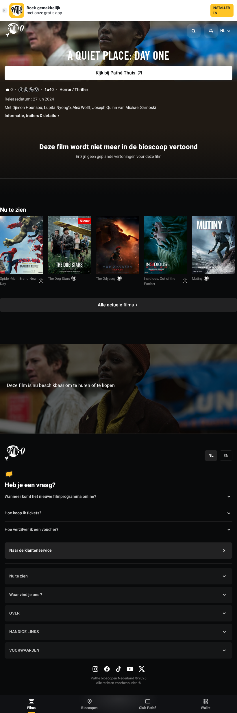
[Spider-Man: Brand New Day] (21, 245)
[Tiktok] (118, 669)
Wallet (205, 707)
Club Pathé (147, 707)
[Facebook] (106, 669)
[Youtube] (130, 669)
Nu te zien (18, 576)
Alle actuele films (116, 304)
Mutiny (197, 278)
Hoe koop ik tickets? (23, 513)
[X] (141, 669)
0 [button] (11, 90)
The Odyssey (106, 278)
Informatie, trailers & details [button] (30, 116)
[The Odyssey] (117, 245)
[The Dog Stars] (69, 245)
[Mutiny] (213, 245)
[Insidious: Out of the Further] (165, 245)
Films (31, 707)
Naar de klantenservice (30, 550)
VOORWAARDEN (24, 650)
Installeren (221, 10)
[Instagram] (95, 669)
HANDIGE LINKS (24, 632)
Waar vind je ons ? (25, 595)
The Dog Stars (59, 278)
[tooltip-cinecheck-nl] (20, 89)
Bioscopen (89, 707)
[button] (194, 31)
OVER (14, 613)
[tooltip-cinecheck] (26, 89)
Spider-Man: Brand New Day (18, 281)
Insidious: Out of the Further (159, 281)
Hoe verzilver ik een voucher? (31, 529)
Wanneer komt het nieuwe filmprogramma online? (50, 496)
